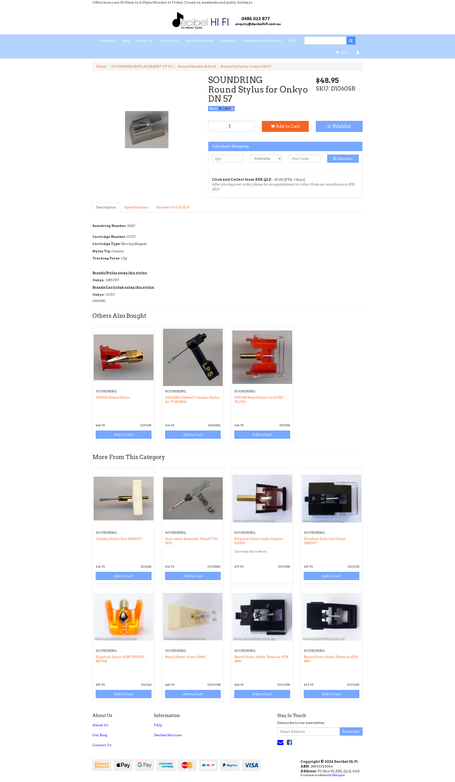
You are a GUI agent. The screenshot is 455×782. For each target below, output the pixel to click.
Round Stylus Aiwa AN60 (185, 657)
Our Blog (99, 735)
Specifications (136, 207)
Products (107, 40)
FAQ (292, 40)
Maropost (338, 775)
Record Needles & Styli (197, 66)
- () (343, 52)
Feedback (228, 40)
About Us (144, 40)
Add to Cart (287, 126)
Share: (214, 108)
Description (106, 207)
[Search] (350, 41)
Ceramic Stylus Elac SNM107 (118, 539)
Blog (125, 40)
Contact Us (168, 40)
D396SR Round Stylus (113, 397)
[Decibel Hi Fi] (227, 19)
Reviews (163, 207)
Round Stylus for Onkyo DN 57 (246, 66)
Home (101, 66)
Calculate (344, 159)
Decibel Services (199, 40)
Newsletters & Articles (262, 40)
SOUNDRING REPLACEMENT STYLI (142, 66)
